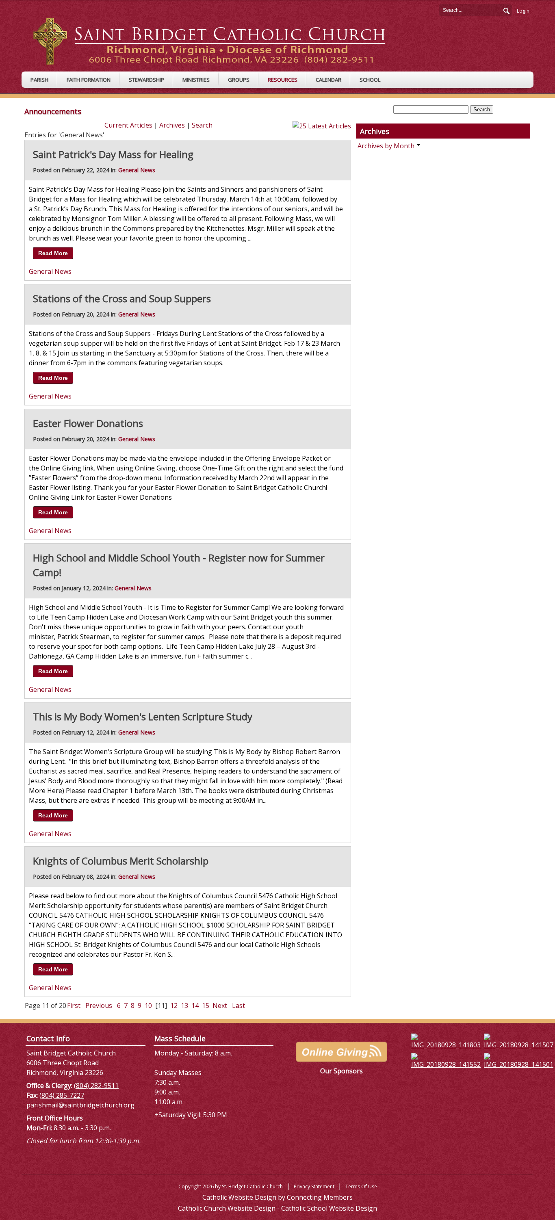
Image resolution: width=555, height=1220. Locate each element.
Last (238, 1005)
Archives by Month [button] (387, 145)
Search (506, 9)
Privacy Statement (314, 1186)
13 (184, 1005)
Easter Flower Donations (88, 423)
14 (195, 1005)
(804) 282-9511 (96, 1085)
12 (174, 1005)
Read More (53, 253)
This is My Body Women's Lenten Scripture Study (142, 716)
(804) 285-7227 (61, 1095)
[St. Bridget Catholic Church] (215, 40)
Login (523, 10)
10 (148, 1005)
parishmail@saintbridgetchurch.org (80, 1105)
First (73, 1005)
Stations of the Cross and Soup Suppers (122, 298)
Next (219, 1005)
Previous (98, 1005)
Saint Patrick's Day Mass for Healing (113, 154)
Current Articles (128, 125)
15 (205, 1005)
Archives (172, 125)
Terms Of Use (361, 1186)
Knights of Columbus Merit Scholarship (120, 860)
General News (136, 170)
